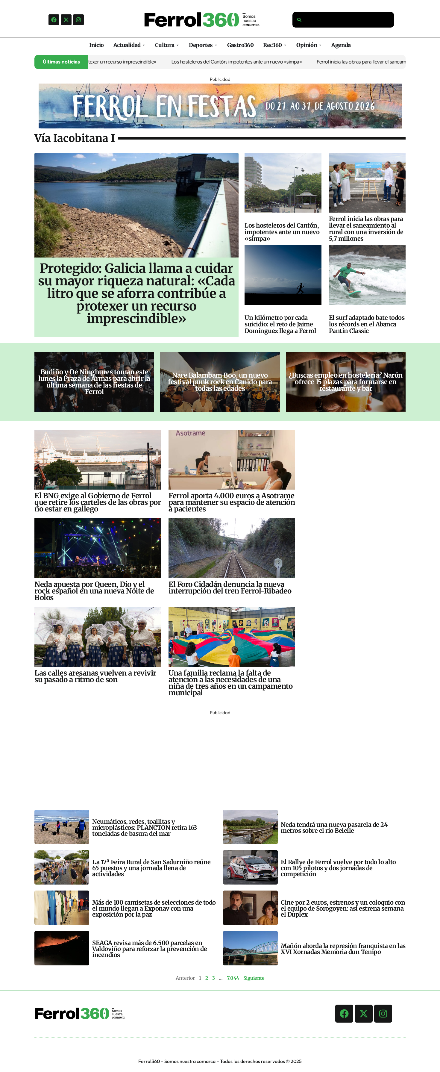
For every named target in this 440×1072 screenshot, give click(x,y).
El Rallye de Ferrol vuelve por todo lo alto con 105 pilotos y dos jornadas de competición (338, 868)
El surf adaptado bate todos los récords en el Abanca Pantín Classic (367, 324)
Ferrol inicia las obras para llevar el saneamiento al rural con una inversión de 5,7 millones (366, 228)
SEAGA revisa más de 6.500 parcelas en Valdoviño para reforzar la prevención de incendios (149, 949)
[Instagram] (78, 19)
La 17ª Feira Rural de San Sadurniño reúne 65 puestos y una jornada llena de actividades (151, 868)
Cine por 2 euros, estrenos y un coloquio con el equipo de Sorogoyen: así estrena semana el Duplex (343, 908)
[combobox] (343, 20)
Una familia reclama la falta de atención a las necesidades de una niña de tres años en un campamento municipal (230, 682)
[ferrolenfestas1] (220, 127)
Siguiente (254, 978)
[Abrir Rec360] (285, 45)
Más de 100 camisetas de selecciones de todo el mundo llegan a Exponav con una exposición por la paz (154, 908)
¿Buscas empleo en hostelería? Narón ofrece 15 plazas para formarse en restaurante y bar (346, 382)
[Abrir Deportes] (216, 45)
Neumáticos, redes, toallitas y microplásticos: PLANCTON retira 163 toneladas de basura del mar (144, 827)
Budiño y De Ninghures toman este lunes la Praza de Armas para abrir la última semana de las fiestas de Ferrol (94, 382)
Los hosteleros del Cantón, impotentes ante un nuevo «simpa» (207, 62)
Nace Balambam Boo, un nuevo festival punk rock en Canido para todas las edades (220, 382)
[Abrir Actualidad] (143, 45)
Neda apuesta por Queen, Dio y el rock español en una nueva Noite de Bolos (94, 591)
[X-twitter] (66, 19)
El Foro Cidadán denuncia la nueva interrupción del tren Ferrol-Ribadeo (230, 588)
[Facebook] (53, 19)
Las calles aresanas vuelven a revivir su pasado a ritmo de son (95, 676)
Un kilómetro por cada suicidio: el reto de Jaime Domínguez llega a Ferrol (280, 324)
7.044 (233, 978)
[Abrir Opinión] (320, 45)
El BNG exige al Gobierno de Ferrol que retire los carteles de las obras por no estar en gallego (97, 502)
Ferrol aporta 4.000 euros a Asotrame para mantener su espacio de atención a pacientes (232, 502)
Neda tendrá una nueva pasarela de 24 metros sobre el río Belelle (334, 827)
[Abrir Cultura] (177, 45)
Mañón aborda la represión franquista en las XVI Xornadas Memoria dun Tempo (343, 949)
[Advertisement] (214, 759)
